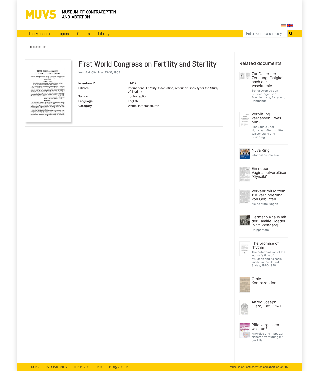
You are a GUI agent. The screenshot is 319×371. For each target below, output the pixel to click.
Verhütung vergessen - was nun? (266, 118)
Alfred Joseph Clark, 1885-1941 (266, 304)
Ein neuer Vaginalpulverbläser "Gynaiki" (269, 173)
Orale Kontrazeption (264, 281)
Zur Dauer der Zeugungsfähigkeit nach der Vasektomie (268, 80)
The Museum (39, 34)
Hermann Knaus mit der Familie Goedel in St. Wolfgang (269, 221)
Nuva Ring (261, 150)
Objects (83, 34)
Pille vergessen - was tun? (267, 327)
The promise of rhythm (265, 245)
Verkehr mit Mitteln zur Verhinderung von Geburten (268, 195)
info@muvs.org (119, 367)
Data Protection (56, 367)
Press (99, 367)
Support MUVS (81, 367)
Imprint (36, 367)
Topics (63, 34)
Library (103, 34)
